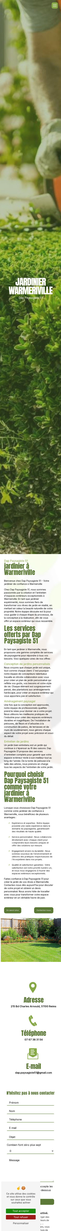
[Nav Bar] (55, 5)
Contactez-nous (44, 910)
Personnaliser (21, 1223)
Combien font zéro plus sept (24, 1144)
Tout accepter (21, 1210)
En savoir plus (13, 910)
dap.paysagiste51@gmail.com (33, 1072)
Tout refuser (21, 1217)
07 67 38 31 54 (34, 1039)
